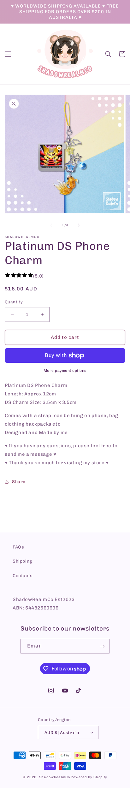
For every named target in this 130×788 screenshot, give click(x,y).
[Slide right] (79, 225)
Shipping (22, 561)
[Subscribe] (102, 646)
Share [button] (19, 481)
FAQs (18, 547)
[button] (8, 54)
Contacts (23, 575)
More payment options (65, 370)
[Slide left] (51, 225)
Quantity (14, 302)
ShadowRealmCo (54, 777)
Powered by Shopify (89, 777)
